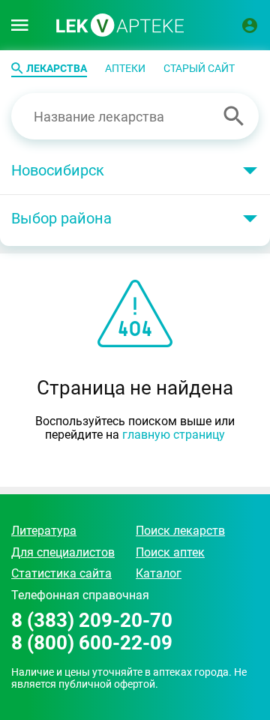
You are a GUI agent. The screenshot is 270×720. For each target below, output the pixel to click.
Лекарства (56, 68)
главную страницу (173, 435)
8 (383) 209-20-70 (91, 621)
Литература (43, 531)
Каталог (159, 573)
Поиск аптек (170, 552)
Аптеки (125, 68)
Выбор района (61, 218)
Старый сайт (199, 68)
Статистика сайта (61, 573)
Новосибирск (57, 170)
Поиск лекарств (180, 531)
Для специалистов (63, 552)
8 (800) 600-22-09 (91, 643)
